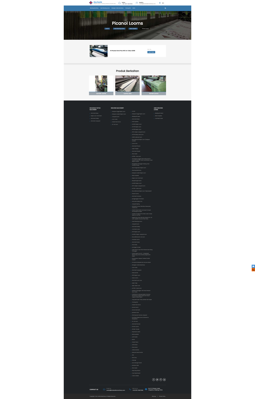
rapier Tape (134, 283)
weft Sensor (134, 344)
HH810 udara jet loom (137, 137)
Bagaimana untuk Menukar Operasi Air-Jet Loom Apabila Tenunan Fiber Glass (142, 218)
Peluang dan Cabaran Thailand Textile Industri (141, 259)
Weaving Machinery (94, 8)
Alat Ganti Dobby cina (137, 201)
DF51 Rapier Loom (136, 275)
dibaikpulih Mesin (136, 116)
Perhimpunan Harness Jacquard (139, 315)
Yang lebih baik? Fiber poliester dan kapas (142, 299)
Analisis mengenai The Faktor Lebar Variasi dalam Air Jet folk (142, 214)
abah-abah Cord (136, 285)
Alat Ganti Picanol (136, 146)
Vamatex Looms (136, 239)
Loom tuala (114, 119)
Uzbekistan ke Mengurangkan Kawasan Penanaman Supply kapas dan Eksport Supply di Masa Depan (141, 296)
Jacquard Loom (115, 116)
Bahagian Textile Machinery (117, 8)
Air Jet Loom (115, 124)
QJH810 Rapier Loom (137, 183)
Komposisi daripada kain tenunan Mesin (141, 262)
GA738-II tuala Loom (137, 288)
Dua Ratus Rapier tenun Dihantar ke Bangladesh (140, 318)
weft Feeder (135, 337)
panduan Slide (135, 365)
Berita (134, 8)
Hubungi (134, 360)
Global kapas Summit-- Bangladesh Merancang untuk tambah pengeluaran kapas (141, 255)
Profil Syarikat (135, 121)
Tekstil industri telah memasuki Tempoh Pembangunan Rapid (141, 210)
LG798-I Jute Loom (136, 156)
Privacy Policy (162, 396)
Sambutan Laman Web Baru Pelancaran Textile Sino (141, 207)
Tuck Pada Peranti (136, 373)
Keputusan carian (136, 331)
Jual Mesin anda (136, 229)
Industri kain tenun (116, 122)
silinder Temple (135, 329)
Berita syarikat (135, 334)
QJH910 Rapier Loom (137, 124)
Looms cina (127, 94)
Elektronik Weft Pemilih (137, 352)
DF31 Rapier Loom (136, 231)
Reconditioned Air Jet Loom (138, 237)
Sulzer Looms (135, 278)
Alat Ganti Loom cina (137, 280)
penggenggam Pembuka (138, 199)
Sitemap (154, 396)
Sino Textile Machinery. (100, 396)
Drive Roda (134, 244)
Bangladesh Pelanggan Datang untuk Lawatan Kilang (140, 164)
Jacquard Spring (136, 204)
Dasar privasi (135, 272)
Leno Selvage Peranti (137, 363)
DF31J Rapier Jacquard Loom (138, 132)
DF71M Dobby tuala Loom (138, 134)
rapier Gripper (135, 148)
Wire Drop (134, 357)
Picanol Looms (145, 28)
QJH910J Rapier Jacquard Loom (139, 234)
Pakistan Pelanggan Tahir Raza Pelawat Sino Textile (141, 291)
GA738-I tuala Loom (136, 188)
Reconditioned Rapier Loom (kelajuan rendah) (141, 140)
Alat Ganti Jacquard (95, 121)
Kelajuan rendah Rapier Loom (119, 114)
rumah (107, 28)
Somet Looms (153, 94)
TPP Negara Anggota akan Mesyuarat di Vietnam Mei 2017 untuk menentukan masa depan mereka (142, 160)
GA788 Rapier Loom (136, 129)
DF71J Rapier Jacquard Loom (138, 186)
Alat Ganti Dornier (136, 324)
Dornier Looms (101, 94)
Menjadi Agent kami (136, 180)
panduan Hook (135, 312)
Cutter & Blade (135, 375)
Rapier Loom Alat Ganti (96, 116)
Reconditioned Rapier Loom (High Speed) (142, 191)
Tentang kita (128, 8)
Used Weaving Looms (105, 8)
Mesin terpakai (133, 28)
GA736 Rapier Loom (136, 127)
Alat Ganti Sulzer (136, 242)
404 (133, 355)
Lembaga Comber (136, 247)
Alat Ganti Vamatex (136, 196)
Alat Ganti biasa (94, 113)
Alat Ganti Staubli (136, 151)
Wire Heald (134, 154)
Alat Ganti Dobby (95, 118)
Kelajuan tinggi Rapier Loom (118, 111)
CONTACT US (94, 390)
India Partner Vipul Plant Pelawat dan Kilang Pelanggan (142, 250)
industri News (135, 342)
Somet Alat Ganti (136, 310)
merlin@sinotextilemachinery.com (147, 4)
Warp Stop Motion (136, 370)
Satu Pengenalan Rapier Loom (139, 167)
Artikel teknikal (135, 350)
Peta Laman (135, 347)
